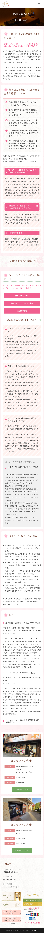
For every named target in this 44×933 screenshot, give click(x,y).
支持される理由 (24, 20)
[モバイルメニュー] (39, 4)
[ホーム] (15, 20)
